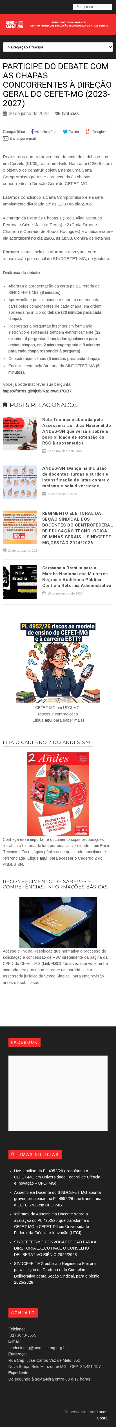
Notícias (70, 113)
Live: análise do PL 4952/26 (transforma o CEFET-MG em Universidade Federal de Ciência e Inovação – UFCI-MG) (57, 1177)
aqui (48, 720)
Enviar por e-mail (23, 139)
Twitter (74, 132)
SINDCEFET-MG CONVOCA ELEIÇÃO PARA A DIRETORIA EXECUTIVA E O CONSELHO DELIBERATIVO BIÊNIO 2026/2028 (55, 1248)
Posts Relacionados (44, 405)
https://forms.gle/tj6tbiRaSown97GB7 (37, 391)
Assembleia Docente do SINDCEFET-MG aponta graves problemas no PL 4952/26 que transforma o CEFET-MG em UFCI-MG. (57, 1198)
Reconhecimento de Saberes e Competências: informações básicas (55, 884)
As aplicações (45, 132)
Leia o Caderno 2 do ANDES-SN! (46, 742)
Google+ (99, 132)
